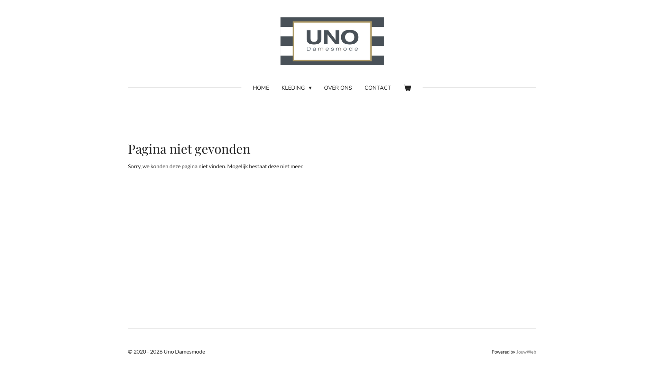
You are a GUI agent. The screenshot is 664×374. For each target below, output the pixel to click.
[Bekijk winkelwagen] (407, 88)
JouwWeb (526, 352)
